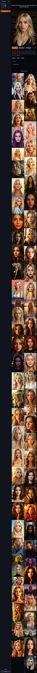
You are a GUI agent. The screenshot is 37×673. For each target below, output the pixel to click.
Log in (6, 669)
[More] (32, 48)
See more (18, 55)
